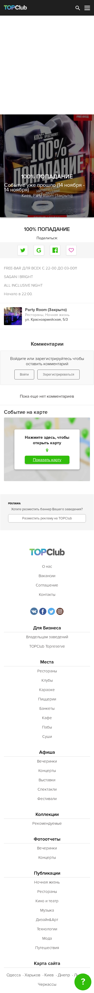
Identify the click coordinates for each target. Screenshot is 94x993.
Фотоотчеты (47, 839)
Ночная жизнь (57, 315)
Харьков (32, 975)
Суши (47, 736)
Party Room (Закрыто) (53, 195)
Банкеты (47, 708)
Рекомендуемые (47, 823)
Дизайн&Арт (47, 920)
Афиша (47, 752)
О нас (47, 566)
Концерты (47, 771)
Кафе (47, 718)
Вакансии (47, 576)
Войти (24, 374)
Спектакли (47, 789)
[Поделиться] (39, 250)
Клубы (47, 680)
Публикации (47, 873)
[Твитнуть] (22, 250)
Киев (49, 975)
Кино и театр (47, 901)
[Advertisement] (47, 65)
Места (47, 662)
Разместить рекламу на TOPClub (47, 518)
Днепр (64, 975)
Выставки (47, 780)
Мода (47, 938)
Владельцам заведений (47, 637)
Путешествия (47, 948)
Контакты (47, 594)
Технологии (47, 929)
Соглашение (47, 585)
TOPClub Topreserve (47, 646)
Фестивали (47, 799)
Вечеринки (47, 761)
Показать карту (47, 459)
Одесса (14, 975)
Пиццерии (47, 699)
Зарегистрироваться (58, 374)
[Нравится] (71, 250)
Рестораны (34, 315)
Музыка (47, 910)
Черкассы (47, 984)
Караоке (47, 690)
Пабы (47, 727)
